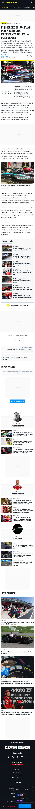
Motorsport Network (13, 806)
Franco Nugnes (5, 54)
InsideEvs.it (17, 767)
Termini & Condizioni (12, 802)
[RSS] (26, 757)
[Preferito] (27, 56)
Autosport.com (17, 775)
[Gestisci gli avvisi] (19, 339)
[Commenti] (31, 56)
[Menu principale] (3, 2)
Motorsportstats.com (17, 777)
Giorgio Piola (4, 56)
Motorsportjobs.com (17, 772)
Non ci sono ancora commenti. (17, 372)
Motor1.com (17, 769)
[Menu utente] (31, 2)
